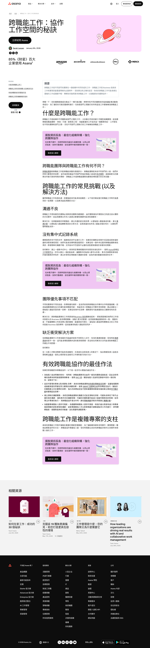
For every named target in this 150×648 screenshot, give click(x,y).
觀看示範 (14, 112)
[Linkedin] (63, 642)
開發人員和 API (94, 610)
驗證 (89, 584)
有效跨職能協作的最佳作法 (17, 92)
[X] (59, 642)
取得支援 (91, 576)
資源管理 (23, 614)
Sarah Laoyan (18, 48)
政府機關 (68, 605)
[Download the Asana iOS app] (108, 642)
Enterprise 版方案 (27, 597)
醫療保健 (68, 597)
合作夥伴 (91, 614)
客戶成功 (91, 605)
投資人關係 (115, 601)
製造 (67, 614)
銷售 (67, 593)
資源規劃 (46, 601)
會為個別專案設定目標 (97, 384)
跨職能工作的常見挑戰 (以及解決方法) (21, 88)
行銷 (67, 576)
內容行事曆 (47, 576)
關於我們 (114, 572)
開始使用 (138, 4)
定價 (61, 4)
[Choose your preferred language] (111, 3)
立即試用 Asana (20, 40)
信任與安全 (115, 605)
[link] (10, 14)
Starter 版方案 (25, 589)
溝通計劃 (107, 401)
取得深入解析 (53, 153)
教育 (67, 610)
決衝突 (50, 355)
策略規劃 (46, 605)
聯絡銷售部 (127, 4)
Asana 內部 (115, 589)
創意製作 (46, 580)
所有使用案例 (48, 618)
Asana (110, 250)
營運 (67, 580)
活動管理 (46, 572)
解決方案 (41, 4)
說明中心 (91, 572)
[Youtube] (75, 642)
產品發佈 (46, 597)
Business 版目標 (81, 317)
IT (66, 584)
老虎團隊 (100, 174)
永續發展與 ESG (117, 618)
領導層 (113, 576)
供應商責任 (115, 614)
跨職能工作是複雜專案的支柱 (18, 96)
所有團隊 (68, 626)
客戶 (112, 580)
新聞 (112, 597)
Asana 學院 (92, 580)
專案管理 (23, 610)
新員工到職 (47, 589)
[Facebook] (71, 642)
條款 (86, 642)
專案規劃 (87, 401)
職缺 (112, 584)
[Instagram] (67, 642)
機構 (67, 622)
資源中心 (91, 593)
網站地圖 (91, 618)
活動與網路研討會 (95, 597)
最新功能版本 (25, 580)
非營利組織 (69, 618)
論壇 (89, 589)
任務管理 (46, 614)
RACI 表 (79, 377)
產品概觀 (23, 572)
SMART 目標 (88, 386)
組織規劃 (46, 593)
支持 (52, 4)
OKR (96, 386)
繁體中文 (46, 642)
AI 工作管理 (24, 605)
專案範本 (91, 601)
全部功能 (23, 576)
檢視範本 (15, 105)
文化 (112, 593)
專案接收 (46, 610)
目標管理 (46, 584)
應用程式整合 (25, 601)
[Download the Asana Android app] (122, 642)
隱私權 (113, 610)
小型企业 (68, 572)
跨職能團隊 (46, 171)
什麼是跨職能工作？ (15, 84)
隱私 (91, 642)
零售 (67, 601)
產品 (29, 4)
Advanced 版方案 (27, 593)
